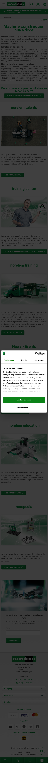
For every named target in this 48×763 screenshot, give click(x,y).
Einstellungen (22, 407)
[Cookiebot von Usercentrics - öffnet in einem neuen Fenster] (35, 353)
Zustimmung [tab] (8, 360)
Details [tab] (24, 360)
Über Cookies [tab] (39, 360)
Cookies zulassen (24, 400)
